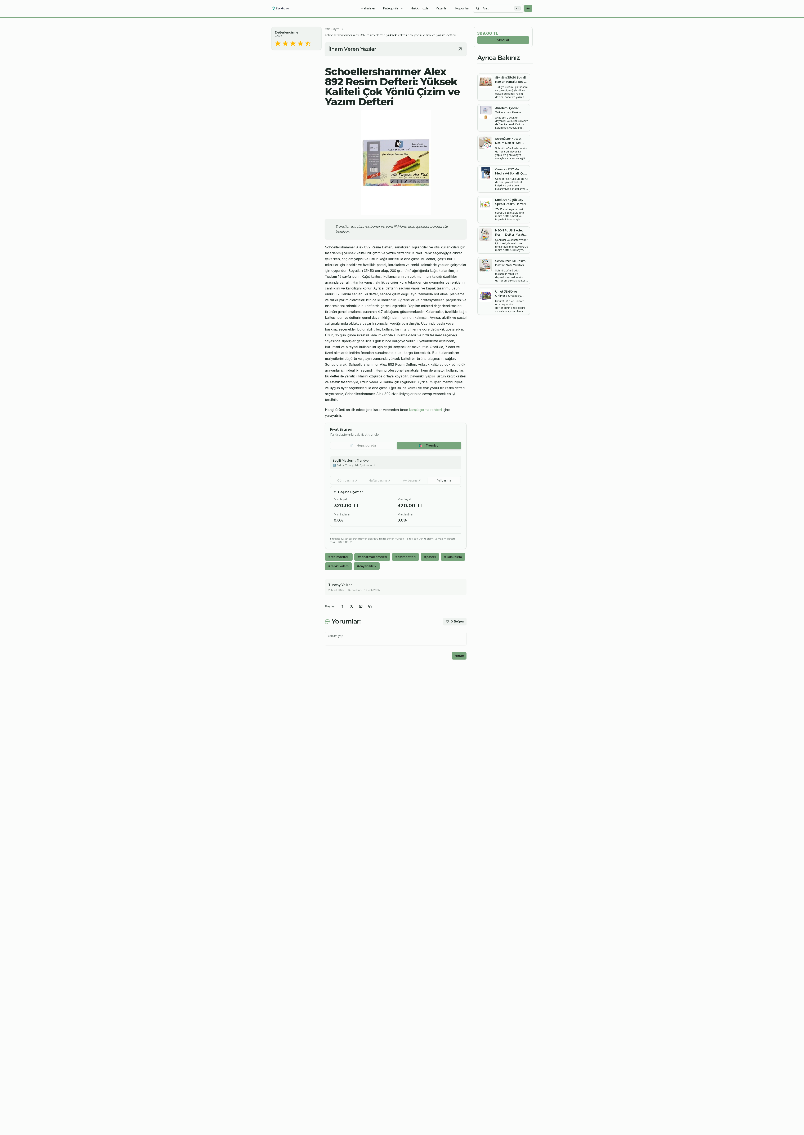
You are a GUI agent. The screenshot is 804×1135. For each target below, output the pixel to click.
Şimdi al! (503, 40)
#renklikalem (338, 566)
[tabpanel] (395, 506)
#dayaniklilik (366, 566)
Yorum (459, 656)
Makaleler (368, 8)
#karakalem (453, 557)
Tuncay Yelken (340, 585)
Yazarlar (442, 8)
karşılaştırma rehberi (425, 410)
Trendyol (429, 445)
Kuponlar (462, 8)
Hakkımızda (419, 8)
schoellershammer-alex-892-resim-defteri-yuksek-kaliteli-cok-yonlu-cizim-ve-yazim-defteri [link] (390, 35)
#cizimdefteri (405, 557)
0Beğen (457, 621)
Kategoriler (391, 8)
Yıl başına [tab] (444, 480)
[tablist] (395, 480)
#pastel (430, 557)
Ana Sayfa (332, 29)
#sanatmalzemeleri (372, 557)
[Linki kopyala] (370, 606)
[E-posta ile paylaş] (361, 606)
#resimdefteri (338, 557)
